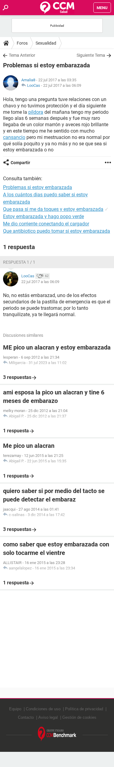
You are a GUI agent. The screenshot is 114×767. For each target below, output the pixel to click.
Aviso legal (48, 717)
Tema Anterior (22, 55)
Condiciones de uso (43, 709)
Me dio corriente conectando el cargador (46, 224)
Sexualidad (46, 43)
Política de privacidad (84, 709)
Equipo (15, 709)
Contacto (26, 717)
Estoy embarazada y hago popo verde (43, 216)
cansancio (14, 137)
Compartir (20, 162)
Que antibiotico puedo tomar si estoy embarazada (56, 231)
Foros (22, 43)
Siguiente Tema (91, 55)
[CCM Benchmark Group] (57, 734)
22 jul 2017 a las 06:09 (62, 85)
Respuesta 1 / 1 (19, 262)
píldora (35, 112)
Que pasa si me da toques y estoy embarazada (53, 209)
